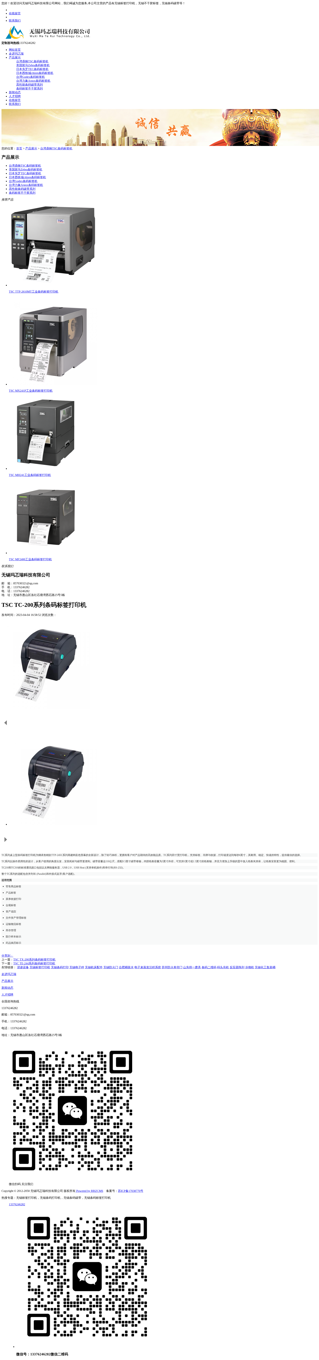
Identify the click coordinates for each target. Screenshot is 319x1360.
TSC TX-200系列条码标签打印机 (34, 959)
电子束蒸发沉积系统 (147, 967)
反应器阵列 (237, 967)
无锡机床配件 (94, 967)
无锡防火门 (110, 967)
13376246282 (17, 1204)
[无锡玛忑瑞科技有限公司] (46, 39)
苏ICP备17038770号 (130, 1190)
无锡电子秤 (76, 967)
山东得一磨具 (192, 967)
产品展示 (15, 57)
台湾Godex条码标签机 (30, 76)
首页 (19, 148)
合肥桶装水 (126, 967)
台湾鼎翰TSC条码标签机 (32, 61)
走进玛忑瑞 (16, 53)
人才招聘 (15, 96)
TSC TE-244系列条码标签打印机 (34, 963)
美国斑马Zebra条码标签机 (33, 65)
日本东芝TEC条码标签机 (32, 69)
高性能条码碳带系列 (29, 84)
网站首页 (15, 49)
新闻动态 (15, 92)
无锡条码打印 (60, 967)
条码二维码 (209, 967)
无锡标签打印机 (40, 967)
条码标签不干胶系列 (29, 88)
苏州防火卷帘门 (172, 967)
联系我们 (15, 20)
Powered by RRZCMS (89, 1190)
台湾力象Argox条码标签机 (33, 80)
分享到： (7, 955)
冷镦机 (249, 967)
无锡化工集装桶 (265, 967)
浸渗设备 (23, 967)
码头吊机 (223, 967)
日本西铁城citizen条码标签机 (34, 73)
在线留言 (15, 13)
